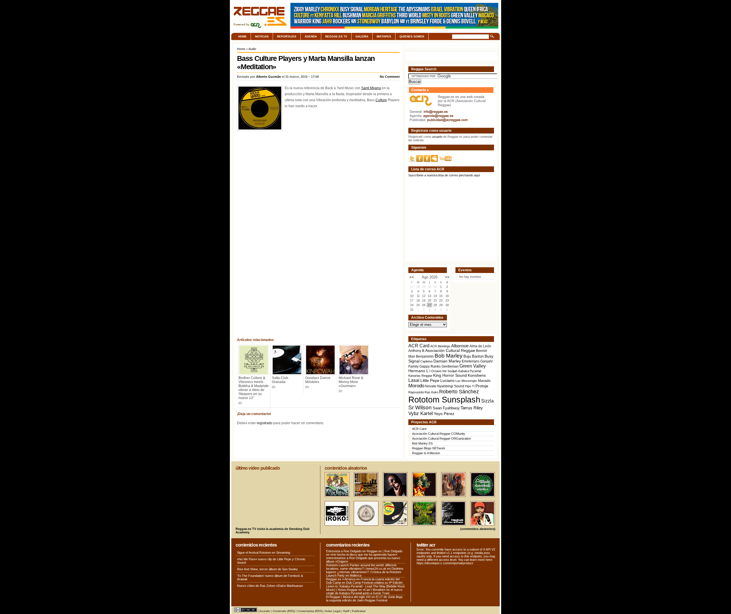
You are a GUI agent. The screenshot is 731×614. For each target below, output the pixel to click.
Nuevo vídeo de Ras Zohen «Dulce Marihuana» (270, 585)
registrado (264, 423)
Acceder (264, 611)
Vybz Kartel (420, 413)
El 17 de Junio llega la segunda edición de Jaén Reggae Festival (364, 598)
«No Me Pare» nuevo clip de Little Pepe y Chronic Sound (271, 560)
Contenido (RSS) (284, 611)
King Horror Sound (450, 375)
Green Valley (472, 365)
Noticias (262, 36)
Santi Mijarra (371, 88)
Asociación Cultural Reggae (450, 350)
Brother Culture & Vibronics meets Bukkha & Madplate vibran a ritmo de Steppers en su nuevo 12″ (253, 388)
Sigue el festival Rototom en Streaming (263, 552)
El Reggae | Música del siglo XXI (348, 597)
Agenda (311, 36)
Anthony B (416, 350)
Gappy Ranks (430, 366)
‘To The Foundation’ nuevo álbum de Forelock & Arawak (270, 577)
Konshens (477, 375)
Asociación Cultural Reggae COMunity (438, 433)
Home (242, 36)
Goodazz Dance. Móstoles (318, 380)
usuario (437, 136)
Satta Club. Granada (280, 380)
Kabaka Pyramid (469, 371)
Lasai (413, 380)
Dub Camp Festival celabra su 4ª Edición (374, 582)
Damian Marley (447, 361)
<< (411, 277)
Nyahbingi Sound (450, 386)
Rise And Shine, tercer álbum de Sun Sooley (267, 569)
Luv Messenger (466, 380)
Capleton (426, 361)
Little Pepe (429, 380)
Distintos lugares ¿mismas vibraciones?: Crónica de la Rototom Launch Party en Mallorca (364, 572)
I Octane (435, 371)
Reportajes (286, 36)
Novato (430, 386)
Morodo (416, 385)
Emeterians (470, 361)
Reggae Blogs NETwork (428, 448)
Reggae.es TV (336, 36)
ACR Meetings (440, 346)
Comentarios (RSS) (310, 611)
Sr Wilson (420, 407)
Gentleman (450, 366)
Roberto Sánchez (459, 391)
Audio (252, 49)
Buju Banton (473, 356)
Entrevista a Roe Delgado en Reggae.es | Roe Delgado (364, 551)
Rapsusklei (416, 392)
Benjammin (425, 356)
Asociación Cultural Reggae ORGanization (441, 438)
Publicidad (359, 611)
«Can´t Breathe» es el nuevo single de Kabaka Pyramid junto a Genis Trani (364, 591)
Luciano (447, 380)
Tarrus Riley (472, 407)
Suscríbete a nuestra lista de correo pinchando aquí (444, 175)
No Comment (390, 76)
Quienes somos (411, 36)
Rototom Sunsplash (444, 399)
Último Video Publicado (258, 468)
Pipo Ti (470, 386)
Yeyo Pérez (444, 413)
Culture (381, 100)
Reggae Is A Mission (426, 453)
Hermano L (418, 371)
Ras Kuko (431, 392)
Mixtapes (384, 36)
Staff (346, 611)
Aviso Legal (332, 611)
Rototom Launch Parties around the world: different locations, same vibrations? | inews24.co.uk (361, 566)
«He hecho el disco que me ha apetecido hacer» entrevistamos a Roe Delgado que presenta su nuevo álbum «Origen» (363, 558)
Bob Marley (449, 356)
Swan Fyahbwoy (446, 408)
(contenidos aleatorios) (477, 529)
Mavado (484, 381)
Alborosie (460, 345)
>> (447, 277)
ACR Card (418, 345)
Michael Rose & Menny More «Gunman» (351, 382)
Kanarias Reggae (420, 375)
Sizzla (487, 400)
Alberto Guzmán (268, 76)
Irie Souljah (449, 371)
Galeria (362, 36)
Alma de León (480, 346)
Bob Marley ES (422, 443)
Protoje (481, 386)
